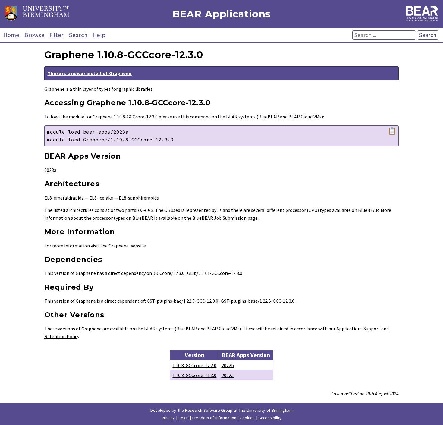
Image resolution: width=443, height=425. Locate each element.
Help (99, 35)
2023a (50, 170)
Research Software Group (209, 410)
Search (78, 35)
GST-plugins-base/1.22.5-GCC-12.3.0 (257, 301)
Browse (34, 35)
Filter (56, 35)
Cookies (247, 417)
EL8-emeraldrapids (63, 198)
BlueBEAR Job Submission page (225, 218)
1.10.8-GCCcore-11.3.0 (194, 375)
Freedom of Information (214, 417)
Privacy (168, 417)
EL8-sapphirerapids (139, 198)
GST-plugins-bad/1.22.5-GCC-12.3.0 (182, 301)
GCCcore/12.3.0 (169, 273)
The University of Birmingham (266, 410)
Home (11, 35)
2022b (228, 365)
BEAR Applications (221, 14)
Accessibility (270, 417)
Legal (184, 417)
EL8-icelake (101, 198)
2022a (228, 375)
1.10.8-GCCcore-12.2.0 (194, 365)
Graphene (91, 329)
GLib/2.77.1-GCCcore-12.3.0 (214, 273)
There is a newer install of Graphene (90, 73)
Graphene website (127, 246)
